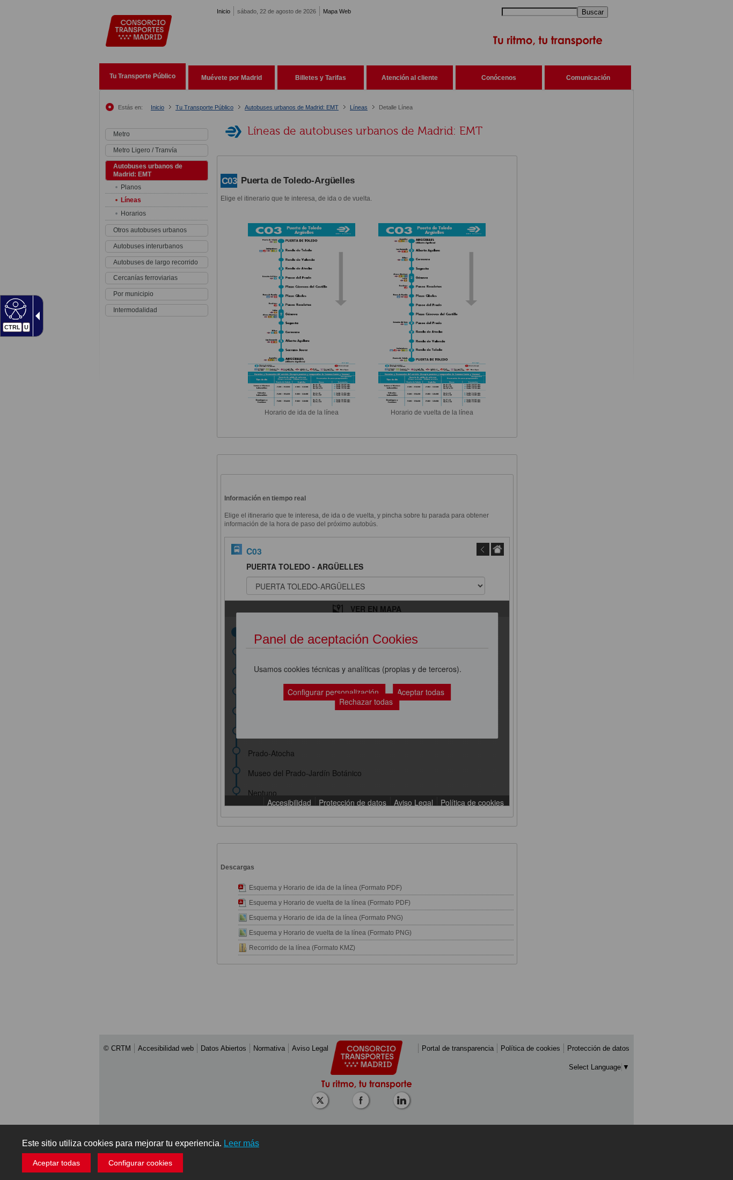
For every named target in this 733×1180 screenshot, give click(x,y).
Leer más (241, 1143)
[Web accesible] (14, 308)
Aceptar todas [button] (56, 1163)
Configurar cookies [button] (140, 1163)
